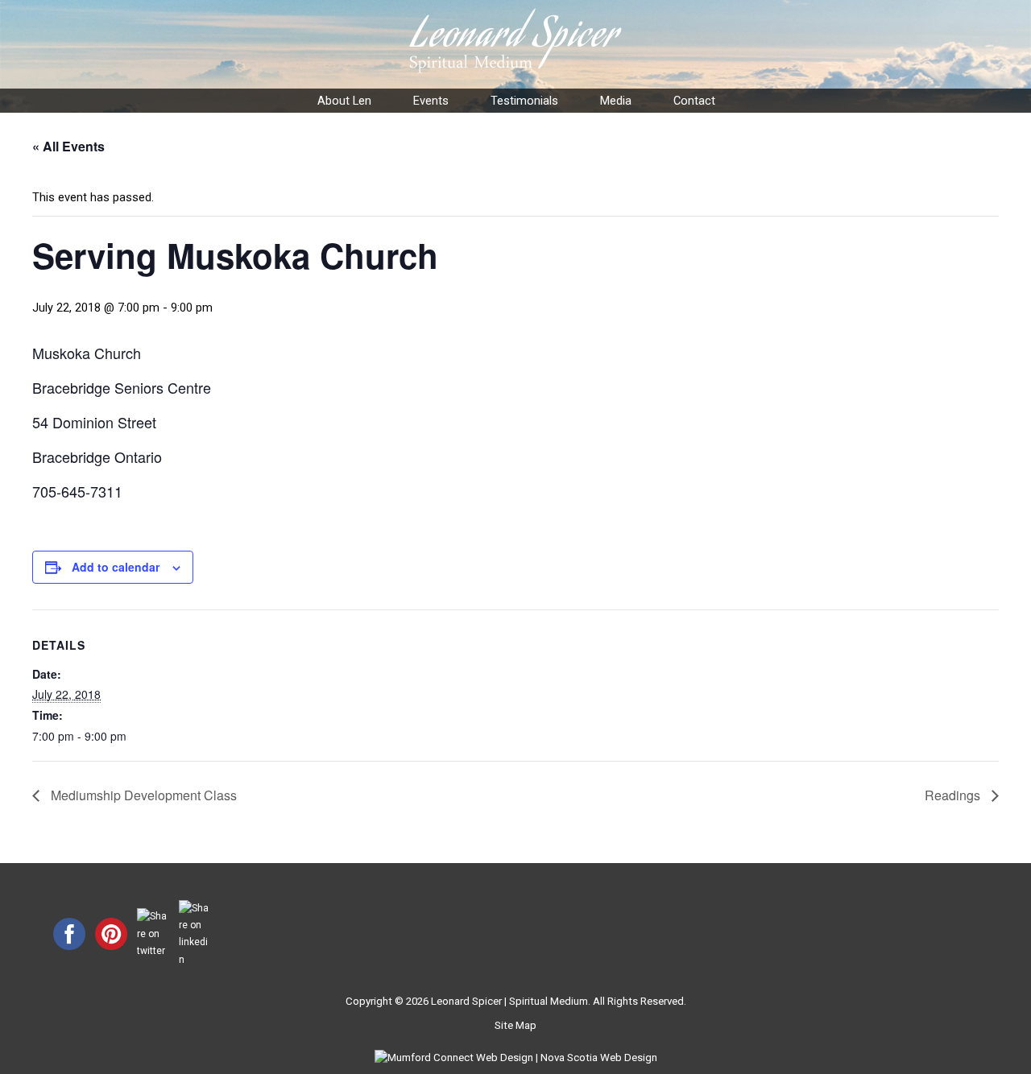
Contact (694, 100)
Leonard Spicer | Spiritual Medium (509, 1001)
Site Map (515, 1025)
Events (431, 100)
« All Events (68, 146)
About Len (344, 100)
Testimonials (524, 100)
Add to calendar (115, 567)
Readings (954, 795)
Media (615, 100)
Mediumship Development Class (142, 795)
